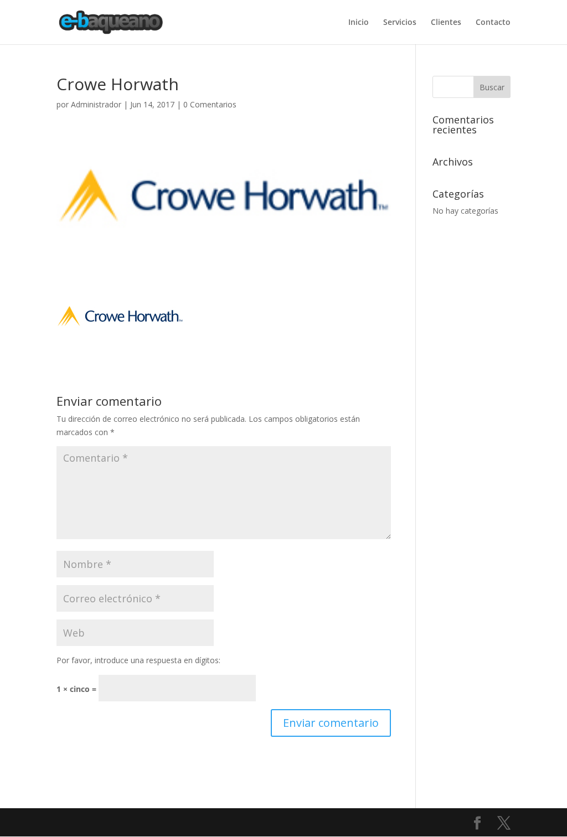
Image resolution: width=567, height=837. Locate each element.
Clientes (446, 22)
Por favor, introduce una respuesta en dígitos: (138, 660)
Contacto (493, 22)
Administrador (96, 104)
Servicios (399, 22)
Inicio (358, 22)
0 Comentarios (209, 104)
